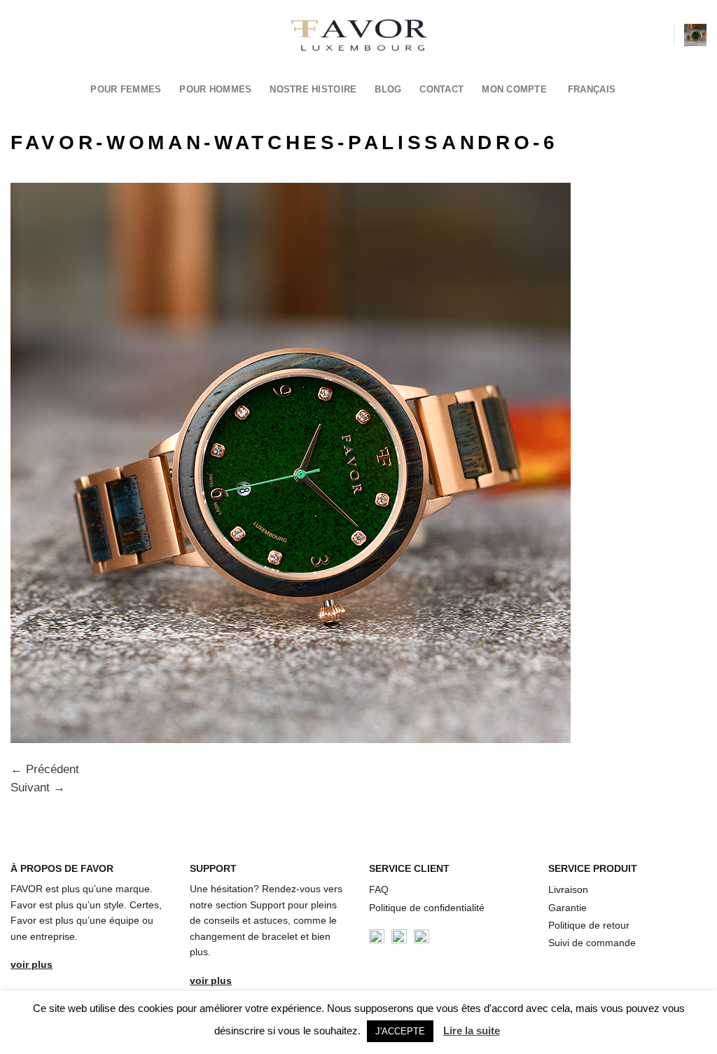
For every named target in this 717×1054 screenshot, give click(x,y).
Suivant (38, 787)
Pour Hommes (215, 89)
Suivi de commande (592, 942)
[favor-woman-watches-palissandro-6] (291, 462)
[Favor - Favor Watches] (359, 35)
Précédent (45, 769)
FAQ (379, 889)
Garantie (567, 907)
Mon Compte (514, 89)
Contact (441, 89)
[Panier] (695, 35)
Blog (388, 89)
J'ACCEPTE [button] (400, 1031)
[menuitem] (596, 89)
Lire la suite (471, 1030)
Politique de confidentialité (427, 907)
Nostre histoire (313, 89)
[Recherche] (657, 34)
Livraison (568, 889)
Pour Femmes (125, 89)
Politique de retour (588, 925)
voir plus (32, 964)
